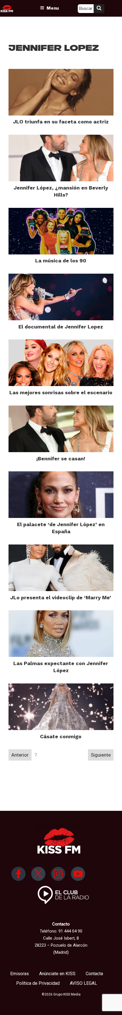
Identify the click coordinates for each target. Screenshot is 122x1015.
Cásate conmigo (60, 736)
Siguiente (101, 755)
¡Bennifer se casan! (60, 458)
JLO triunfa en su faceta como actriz (61, 122)
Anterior (20, 755)
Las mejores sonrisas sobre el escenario (60, 392)
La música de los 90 (60, 260)
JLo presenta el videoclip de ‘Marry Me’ (60, 597)
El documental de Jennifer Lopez (60, 327)
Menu (53, 8)
